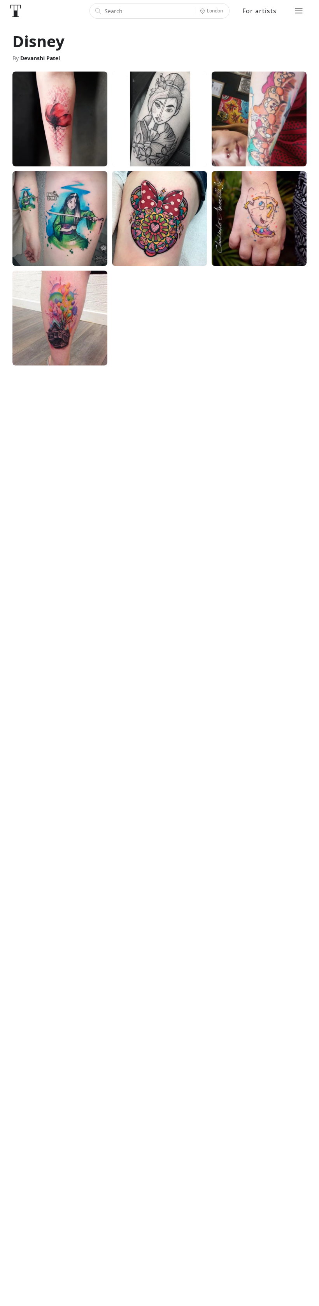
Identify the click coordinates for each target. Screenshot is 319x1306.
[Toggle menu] (299, 11)
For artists (259, 11)
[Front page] (15, 11)
